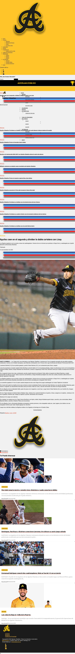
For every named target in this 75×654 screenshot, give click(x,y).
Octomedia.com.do (16, 642)
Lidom (7, 44)
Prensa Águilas (4, 498)
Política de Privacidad (10, 636)
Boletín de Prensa (10, 42)
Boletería (7, 635)
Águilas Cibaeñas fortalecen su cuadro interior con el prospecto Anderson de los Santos (23, 214)
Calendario (5, 47)
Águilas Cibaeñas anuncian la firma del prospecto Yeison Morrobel (17, 190)
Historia (7, 60)
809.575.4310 (5, 640)
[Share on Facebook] (39, 145)
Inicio (4, 38)
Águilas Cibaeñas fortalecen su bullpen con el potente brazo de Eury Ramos (20, 202)
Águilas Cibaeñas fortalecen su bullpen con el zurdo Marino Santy (17, 226)
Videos (7, 55)
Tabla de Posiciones (8, 52)
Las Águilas (5, 59)
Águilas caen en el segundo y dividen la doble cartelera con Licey (17, 95)
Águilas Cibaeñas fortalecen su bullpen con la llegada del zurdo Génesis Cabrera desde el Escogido (26, 130)
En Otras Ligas (9, 45)
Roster (4, 48)
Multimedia (5, 54)
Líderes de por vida (10, 51)
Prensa (4, 40)
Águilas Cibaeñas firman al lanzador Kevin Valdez (13, 142)
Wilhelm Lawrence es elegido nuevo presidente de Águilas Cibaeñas (18, 166)
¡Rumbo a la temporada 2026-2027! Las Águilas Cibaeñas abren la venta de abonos (21, 154)
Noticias (8, 41)
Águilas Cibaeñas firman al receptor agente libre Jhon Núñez (16, 178)
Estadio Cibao (9, 62)
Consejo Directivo (10, 63)
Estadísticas (6, 49)
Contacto (7, 633)
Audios (7, 56)
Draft (4, 65)
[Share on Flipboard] (39, 147)
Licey (10, 413)
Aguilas (7, 413)
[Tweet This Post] (39, 146)
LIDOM (14, 413)
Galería (7, 58)
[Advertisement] (37, 116)
